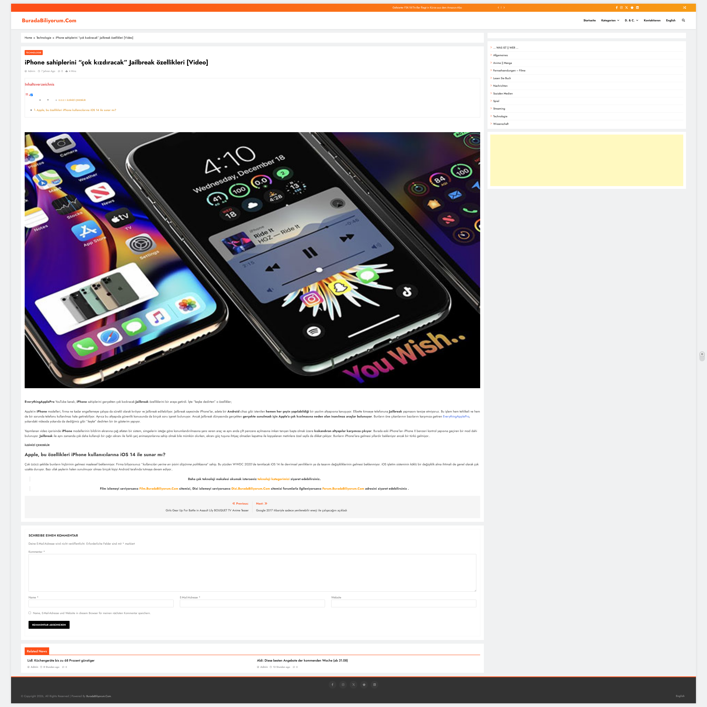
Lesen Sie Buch (502, 78)
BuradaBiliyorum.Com (49, 20)
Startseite (589, 20)
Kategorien (608, 20)
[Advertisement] (586, 160)
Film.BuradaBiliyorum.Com (158, 488)
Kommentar (37, 552)
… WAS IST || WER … (505, 48)
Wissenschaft (501, 124)
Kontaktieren (652, 20)
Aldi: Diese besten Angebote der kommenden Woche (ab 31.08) (302, 660)
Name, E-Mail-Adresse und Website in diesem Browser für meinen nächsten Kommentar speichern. (92, 613)
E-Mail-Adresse (190, 597)
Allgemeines (500, 55)
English (671, 20)
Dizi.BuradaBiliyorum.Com (250, 488)
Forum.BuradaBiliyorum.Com (343, 488)
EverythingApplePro (456, 416)
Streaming (499, 109)
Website (336, 597)
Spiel (496, 101)
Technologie (33, 52)
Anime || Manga (502, 63)
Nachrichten (500, 86)
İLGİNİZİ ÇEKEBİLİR (76, 100)
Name (33, 597)
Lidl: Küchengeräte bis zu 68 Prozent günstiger (61, 660)
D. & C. (630, 20)
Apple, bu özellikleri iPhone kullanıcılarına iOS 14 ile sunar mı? (76, 110)
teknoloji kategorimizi (274, 479)
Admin (31, 71)
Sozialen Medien (503, 93)
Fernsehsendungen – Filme (509, 70)
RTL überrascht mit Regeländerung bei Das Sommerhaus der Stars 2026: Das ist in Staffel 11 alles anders (404, 7)
